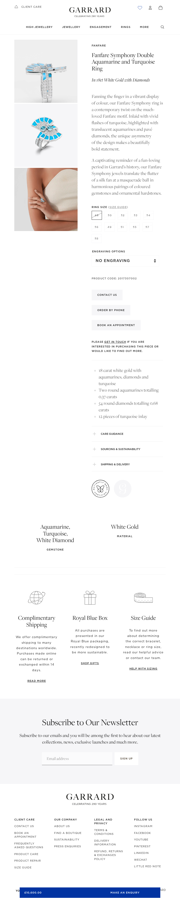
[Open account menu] (150, 8)
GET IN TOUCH (115, 341)
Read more (36, 680)
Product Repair (27, 860)
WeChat (140, 859)
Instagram (143, 826)
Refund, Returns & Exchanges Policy (108, 855)
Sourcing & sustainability (120, 449)
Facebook (142, 833)
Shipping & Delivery (115, 464)
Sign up (126, 758)
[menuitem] (144, 27)
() (118, 207)
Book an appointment (116, 325)
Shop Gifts (90, 663)
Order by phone (111, 310)
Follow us (143, 819)
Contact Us (24, 826)
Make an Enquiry (125, 892)
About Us (62, 826)
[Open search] (162, 27)
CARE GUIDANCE (112, 434)
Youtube (141, 839)
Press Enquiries (67, 846)
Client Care (31, 6)
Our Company (65, 819)
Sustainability (66, 839)
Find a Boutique (68, 833)
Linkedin (141, 853)
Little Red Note (147, 866)
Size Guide (23, 867)
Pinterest (142, 846)
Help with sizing (143, 668)
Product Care (26, 854)
